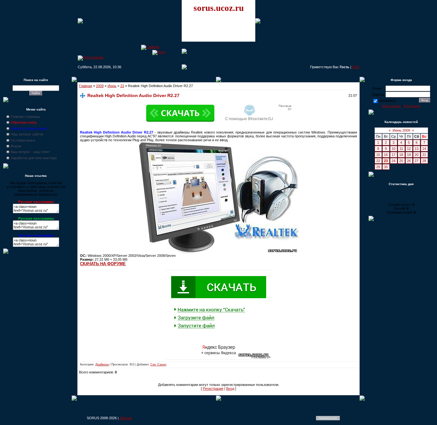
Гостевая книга (23, 140)
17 (393, 155)
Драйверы (102, 364)
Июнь (111, 86)
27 (416, 161)
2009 (100, 86)
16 (386, 155)
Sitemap (126, 418)
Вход (230, 388)
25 (401, 161)
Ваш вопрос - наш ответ (30, 152)
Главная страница (25, 117)
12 (409, 149)
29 (378, 167)
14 (424, 149)
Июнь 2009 (401, 130)
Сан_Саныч (158, 364)
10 (393, 149)
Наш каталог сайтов (27, 134)
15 (378, 155)
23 (122, 86)
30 (386, 167)
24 (393, 161)
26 (409, 161)
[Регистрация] (90, 57)
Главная (85, 86)
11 (401, 149)
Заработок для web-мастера (34, 158)
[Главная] (150, 47)
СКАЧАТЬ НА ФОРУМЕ (103, 263)
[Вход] (158, 52)
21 (424, 155)
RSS (355, 67)
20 (416, 155)
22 (378, 161)
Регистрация (213, 388)
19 (409, 155)
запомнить (387, 100)
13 (416, 149)
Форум (16, 146)
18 (401, 155)
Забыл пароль (391, 106)
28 (424, 161)
